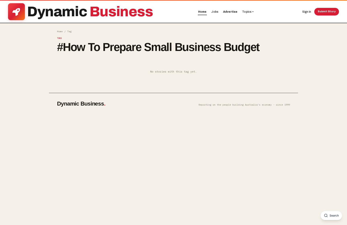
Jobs (214, 11)
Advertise (230, 11)
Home (202, 11)
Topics (247, 11)
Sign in (306, 11)
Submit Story (327, 11)
